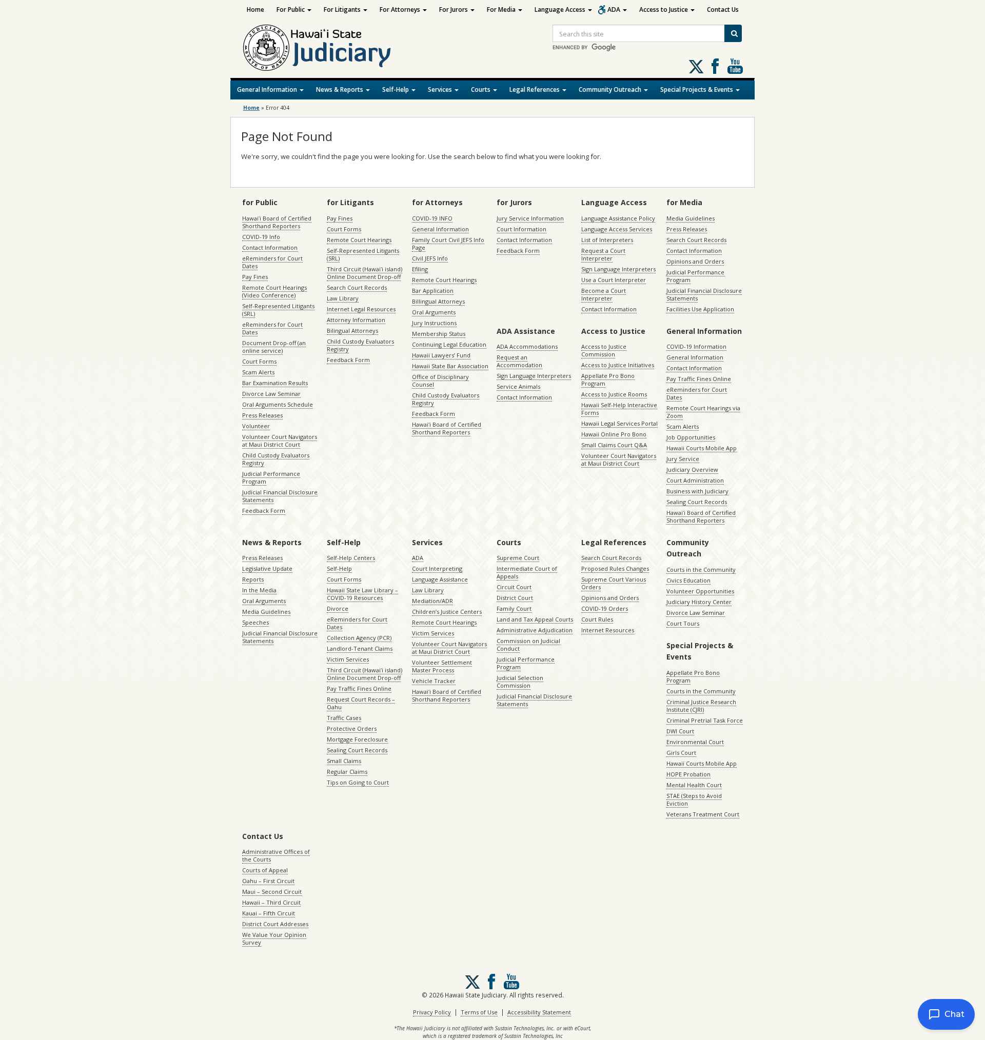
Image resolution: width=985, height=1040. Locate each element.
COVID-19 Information (696, 346)
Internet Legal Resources (361, 309)
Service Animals (518, 386)
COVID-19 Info (261, 237)
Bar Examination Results (275, 383)
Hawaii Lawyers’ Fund (441, 355)
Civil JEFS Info (430, 258)
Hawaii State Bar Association (450, 366)
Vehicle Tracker (434, 681)
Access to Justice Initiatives (617, 365)
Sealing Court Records (696, 502)
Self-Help (396, 89)
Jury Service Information (530, 218)
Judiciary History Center (699, 602)
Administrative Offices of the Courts (276, 855)
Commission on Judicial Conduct (528, 644)
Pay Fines (255, 277)
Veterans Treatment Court (702, 814)
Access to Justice (664, 9)
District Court (515, 598)
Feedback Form (263, 510)
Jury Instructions (434, 323)
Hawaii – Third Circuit (271, 902)
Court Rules (597, 619)
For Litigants (343, 9)
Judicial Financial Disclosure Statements (280, 496)
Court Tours (682, 623)
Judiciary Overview (692, 469)
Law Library (343, 298)
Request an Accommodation (519, 361)
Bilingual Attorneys (352, 330)
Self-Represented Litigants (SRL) (278, 309)
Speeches (255, 622)
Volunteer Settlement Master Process (442, 666)
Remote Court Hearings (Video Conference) (274, 291)
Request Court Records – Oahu (361, 703)
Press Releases (262, 415)
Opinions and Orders (695, 261)
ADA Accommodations (527, 346)
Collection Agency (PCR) (359, 638)
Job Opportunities (690, 437)
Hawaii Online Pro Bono (613, 434)
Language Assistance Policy (618, 218)
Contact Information (270, 247)
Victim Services (348, 659)
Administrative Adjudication (535, 630)
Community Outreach (611, 89)
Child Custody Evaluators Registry (275, 459)
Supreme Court (518, 558)
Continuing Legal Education (449, 344)
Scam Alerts (258, 372)
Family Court (514, 608)
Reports (253, 579)
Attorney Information (356, 320)
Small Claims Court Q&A (614, 445)
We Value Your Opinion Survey (274, 938)
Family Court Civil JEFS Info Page (448, 243)
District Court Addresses (275, 924)
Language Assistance (440, 579)
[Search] (733, 33)
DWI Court (680, 731)
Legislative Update (267, 568)
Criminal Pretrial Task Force (704, 720)
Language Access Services (616, 229)
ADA (614, 9)
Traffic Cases (344, 718)
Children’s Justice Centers (447, 611)
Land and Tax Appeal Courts (535, 619)
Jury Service (682, 459)
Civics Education (688, 580)
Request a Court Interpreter (603, 254)
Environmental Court (695, 742)
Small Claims (344, 761)
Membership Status (438, 333)
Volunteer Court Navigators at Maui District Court (279, 440)
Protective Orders (352, 728)
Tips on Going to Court (358, 782)
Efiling (420, 269)
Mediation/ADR (432, 601)
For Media (502, 9)
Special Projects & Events (697, 89)
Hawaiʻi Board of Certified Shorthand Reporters (276, 222)
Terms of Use (479, 1012)
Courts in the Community (701, 569)
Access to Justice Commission (603, 350)
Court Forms (259, 361)
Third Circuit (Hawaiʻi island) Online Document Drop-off (364, 273)
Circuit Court (514, 587)
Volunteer (256, 426)
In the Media (259, 590)
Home (255, 9)
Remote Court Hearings (359, 240)
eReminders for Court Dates (272, 262)
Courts (481, 89)
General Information (268, 89)
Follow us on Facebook (715, 66)
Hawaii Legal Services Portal (619, 423)
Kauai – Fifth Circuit (268, 913)
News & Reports (340, 89)
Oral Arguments (434, 312)
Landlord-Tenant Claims (359, 648)
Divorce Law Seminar (271, 393)
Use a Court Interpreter (613, 280)
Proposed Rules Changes (615, 568)
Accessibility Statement (539, 1012)
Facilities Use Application (700, 309)
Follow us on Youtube (735, 66)
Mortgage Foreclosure (357, 739)
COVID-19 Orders (604, 608)
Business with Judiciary (697, 491)
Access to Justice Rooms (614, 394)
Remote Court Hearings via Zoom (703, 411)
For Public (291, 9)
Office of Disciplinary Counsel (440, 380)
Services (441, 89)
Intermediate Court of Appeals (527, 572)
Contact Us (723, 9)
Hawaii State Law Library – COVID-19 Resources (362, 594)
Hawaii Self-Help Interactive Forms (619, 408)
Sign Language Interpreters (618, 269)
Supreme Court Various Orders (613, 583)
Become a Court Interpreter (603, 294)
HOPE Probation (688, 774)
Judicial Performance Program (271, 477)
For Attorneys (401, 9)
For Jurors (454, 9)
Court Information (521, 229)
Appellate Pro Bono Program (608, 379)
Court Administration (695, 480)
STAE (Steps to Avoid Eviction (694, 799)
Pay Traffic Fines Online (698, 379)
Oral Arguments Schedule (277, 404)
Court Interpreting (437, 568)
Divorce (337, 608)
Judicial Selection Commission (520, 681)
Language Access (561, 9)
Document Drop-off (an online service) (274, 346)
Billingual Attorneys (438, 301)
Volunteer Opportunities (700, 591)
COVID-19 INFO (432, 218)
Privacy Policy (432, 1012)
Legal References (535, 89)
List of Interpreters (607, 240)
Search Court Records (357, 287)
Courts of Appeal (265, 870)
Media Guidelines (690, 218)
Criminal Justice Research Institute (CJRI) (701, 705)
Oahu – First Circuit (268, 881)
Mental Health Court (694, 785)
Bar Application (433, 290)
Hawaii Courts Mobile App (701, 448)
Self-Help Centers (351, 558)
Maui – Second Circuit (272, 891)
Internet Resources (607, 630)
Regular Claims (347, 771)
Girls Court (681, 752)
